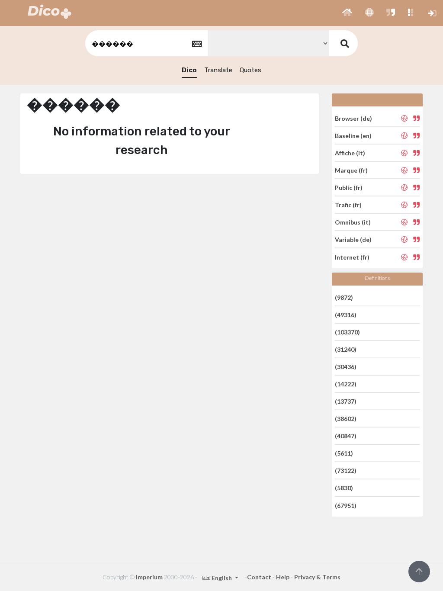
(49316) (345, 314)
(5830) (344, 487)
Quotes (250, 70)
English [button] (221, 577)
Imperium (149, 577)
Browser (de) (353, 118)
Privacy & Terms (317, 577)
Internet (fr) (352, 256)
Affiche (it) (350, 153)
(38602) (345, 418)
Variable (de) (353, 239)
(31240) (345, 349)
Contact (259, 577)
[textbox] (145, 43)
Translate (218, 70)
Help (282, 577)
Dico (189, 70)
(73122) (345, 470)
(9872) (344, 297)
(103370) (347, 332)
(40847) (345, 436)
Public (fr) (349, 187)
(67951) (345, 505)
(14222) (345, 384)
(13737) (345, 401)
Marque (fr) (351, 170)
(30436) (345, 366)
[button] (347, 13)
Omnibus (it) (353, 222)
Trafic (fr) (348, 205)
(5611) (344, 453)
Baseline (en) (353, 135)
